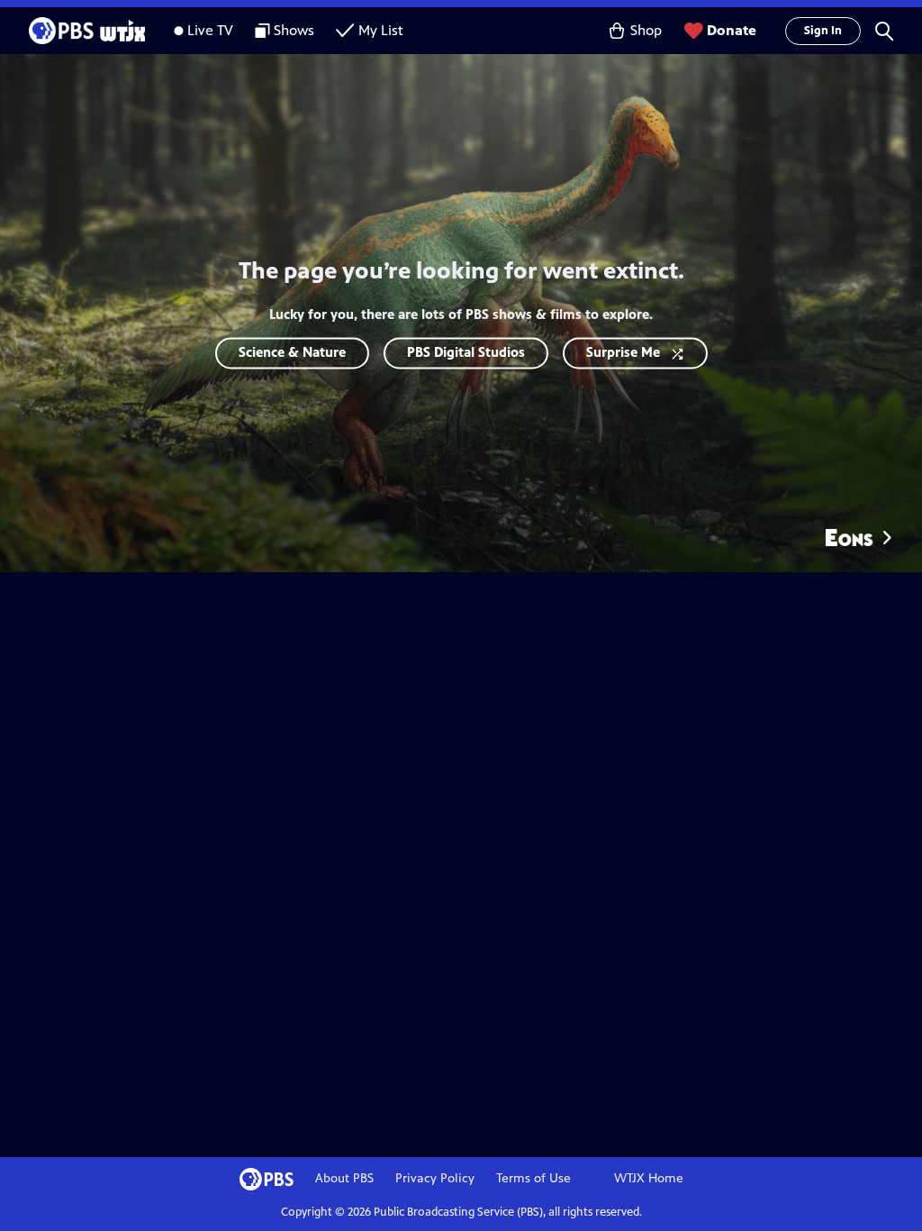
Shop (646, 30)
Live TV (210, 30)
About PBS (344, 1178)
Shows (294, 30)
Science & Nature (292, 351)
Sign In (823, 30)
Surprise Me (623, 351)
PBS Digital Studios (466, 351)
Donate (731, 30)
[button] (884, 30)
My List (380, 30)
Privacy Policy (435, 1178)
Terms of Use (533, 1178)
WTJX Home (648, 1178)
